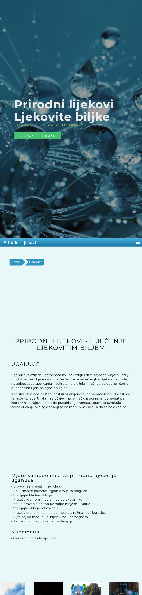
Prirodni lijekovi (19, 242)
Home (15, 262)
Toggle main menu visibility (137, 242)
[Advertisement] (71, 302)
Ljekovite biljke (38, 136)
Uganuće (35, 262)
